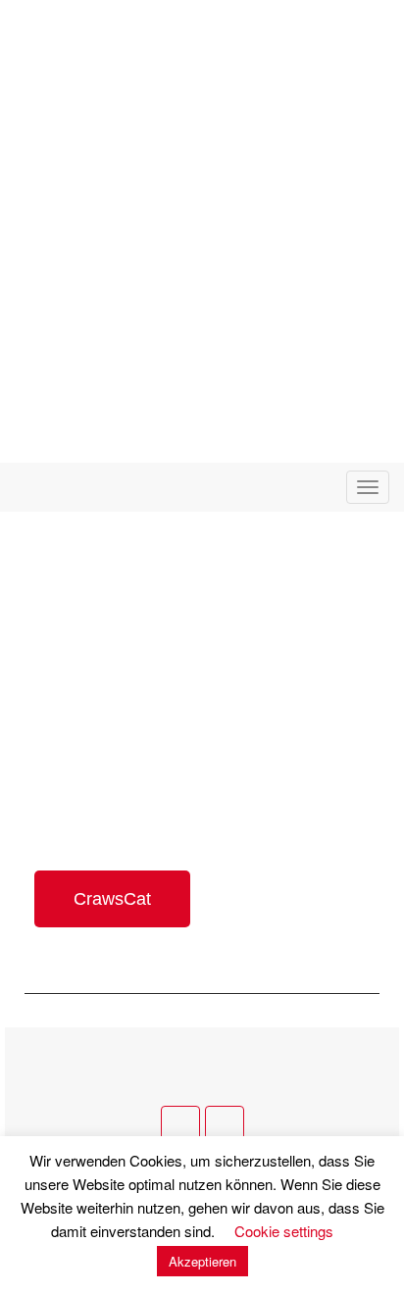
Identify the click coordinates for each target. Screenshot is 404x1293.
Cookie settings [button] (283, 1230)
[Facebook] (180, 1125)
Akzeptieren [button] (202, 1261)
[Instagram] (224, 1125)
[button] (112, 898)
